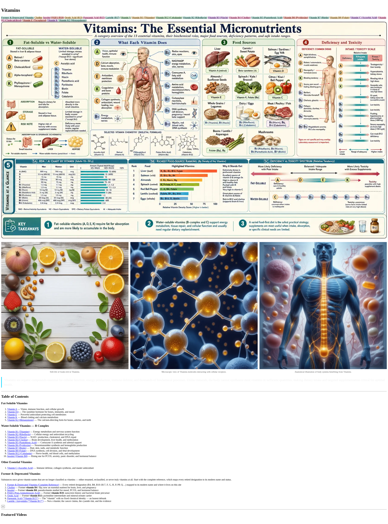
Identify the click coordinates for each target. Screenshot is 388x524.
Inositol (47, 17)
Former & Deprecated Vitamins (17, 17)
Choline (38, 17)
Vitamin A (125, 17)
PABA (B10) (57, 17)
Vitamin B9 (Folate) (339, 17)
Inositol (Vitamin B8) (17, 456)
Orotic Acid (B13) (74, 17)
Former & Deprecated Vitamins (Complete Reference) (33, 484)
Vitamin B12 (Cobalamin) (169, 17)
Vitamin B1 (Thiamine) (143, 17)
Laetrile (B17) (112, 17)
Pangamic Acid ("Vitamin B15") (22, 498)
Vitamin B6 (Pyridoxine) (295, 17)
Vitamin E (12, 414)
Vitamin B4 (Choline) (240, 17)
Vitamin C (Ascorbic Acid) (363, 17)
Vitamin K (52, 20)
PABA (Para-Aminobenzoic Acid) (23, 493)
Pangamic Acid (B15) (94, 17)
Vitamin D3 (12, 412)
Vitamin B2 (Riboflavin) (195, 17)
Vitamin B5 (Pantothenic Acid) (267, 17)
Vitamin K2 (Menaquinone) (72, 20)
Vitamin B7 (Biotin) (319, 17)
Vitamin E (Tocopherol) (34, 20)
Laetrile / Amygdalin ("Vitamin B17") (25, 501)
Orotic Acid (12, 495)
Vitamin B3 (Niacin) (218, 17)
